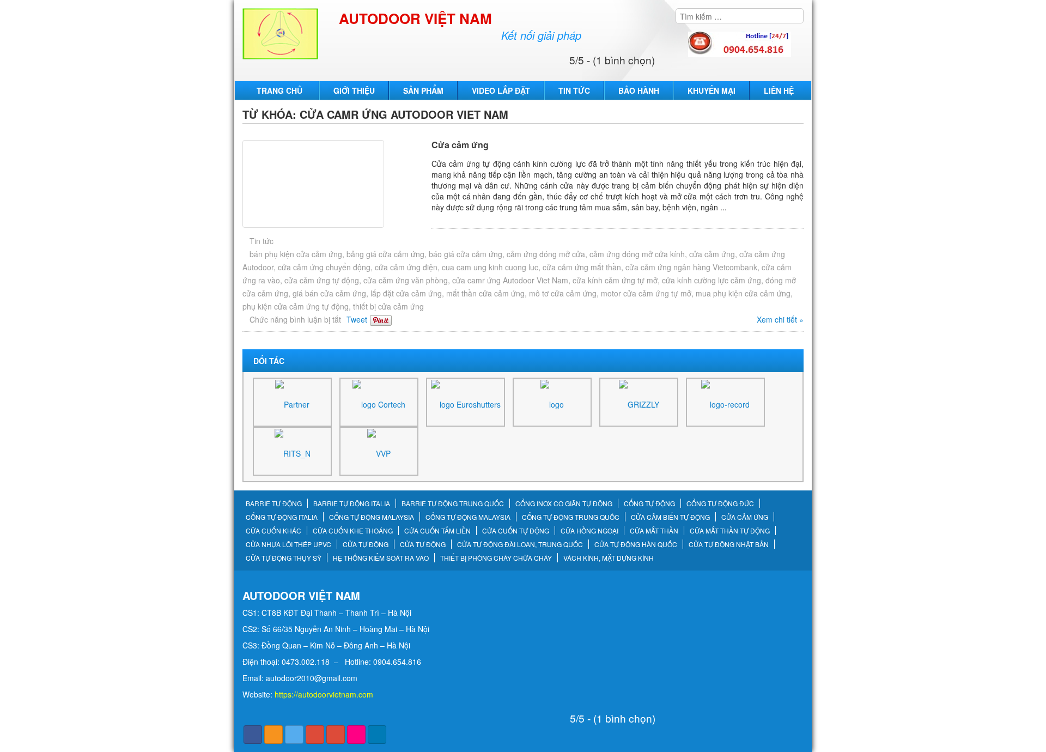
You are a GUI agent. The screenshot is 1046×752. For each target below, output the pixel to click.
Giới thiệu (354, 90)
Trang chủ (279, 90)
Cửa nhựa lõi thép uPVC (288, 544)
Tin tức (574, 90)
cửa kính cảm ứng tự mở (615, 280)
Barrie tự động (274, 503)
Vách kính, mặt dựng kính (608, 558)
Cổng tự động (649, 503)
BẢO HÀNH (638, 90)
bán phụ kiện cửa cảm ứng (296, 253)
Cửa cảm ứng (460, 144)
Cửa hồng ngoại (589, 530)
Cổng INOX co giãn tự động (563, 503)
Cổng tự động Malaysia (371, 517)
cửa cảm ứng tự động (321, 280)
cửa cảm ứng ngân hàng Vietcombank (691, 267)
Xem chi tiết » (780, 319)
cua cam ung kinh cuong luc (490, 267)
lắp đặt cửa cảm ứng (406, 293)
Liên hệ (779, 90)
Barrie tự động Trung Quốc (453, 503)
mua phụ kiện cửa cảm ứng (743, 293)
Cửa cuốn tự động (515, 530)
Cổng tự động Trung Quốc (570, 517)
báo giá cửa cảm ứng (465, 253)
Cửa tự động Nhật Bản (729, 544)
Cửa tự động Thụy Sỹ (283, 558)
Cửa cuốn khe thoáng (353, 530)
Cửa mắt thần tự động (730, 530)
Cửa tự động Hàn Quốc (635, 544)
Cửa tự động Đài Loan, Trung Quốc (520, 544)
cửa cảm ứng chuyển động (324, 267)
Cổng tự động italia (282, 517)
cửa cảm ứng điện (406, 267)
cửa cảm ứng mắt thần (582, 267)
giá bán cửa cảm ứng (329, 293)
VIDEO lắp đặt (501, 90)
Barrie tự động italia (351, 503)
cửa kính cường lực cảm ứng (711, 280)
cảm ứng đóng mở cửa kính (637, 253)
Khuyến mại (711, 90)
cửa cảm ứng (712, 253)
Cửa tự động (365, 544)
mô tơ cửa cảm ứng (563, 293)
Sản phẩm (423, 90)
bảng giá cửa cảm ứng (385, 253)
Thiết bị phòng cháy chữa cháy (496, 558)
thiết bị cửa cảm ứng (388, 306)
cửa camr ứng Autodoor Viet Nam (510, 280)
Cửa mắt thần (654, 530)
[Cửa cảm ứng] (334, 184)
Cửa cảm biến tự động (670, 517)
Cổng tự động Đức (720, 503)
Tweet (356, 319)
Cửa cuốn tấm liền (437, 530)
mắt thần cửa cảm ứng (485, 293)
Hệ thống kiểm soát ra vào (381, 558)
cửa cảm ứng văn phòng (405, 280)
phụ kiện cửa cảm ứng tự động (295, 306)
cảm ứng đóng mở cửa (546, 253)
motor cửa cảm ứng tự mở (646, 293)
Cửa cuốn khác (273, 530)
